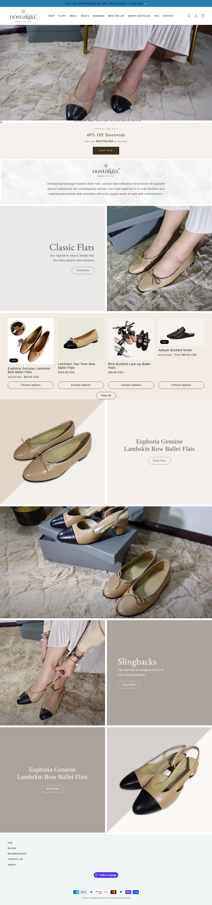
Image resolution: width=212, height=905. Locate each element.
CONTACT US (15, 859)
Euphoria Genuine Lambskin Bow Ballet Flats (29, 370)
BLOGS (12, 848)
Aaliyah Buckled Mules (175, 350)
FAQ (10, 843)
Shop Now (106, 150)
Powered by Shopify (122, 898)
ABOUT (12, 864)
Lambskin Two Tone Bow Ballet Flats (76, 365)
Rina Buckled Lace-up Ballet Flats (129, 365)
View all (106, 395)
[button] (189, 15)
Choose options (31, 385)
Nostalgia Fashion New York (101, 898)
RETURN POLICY (17, 853)
